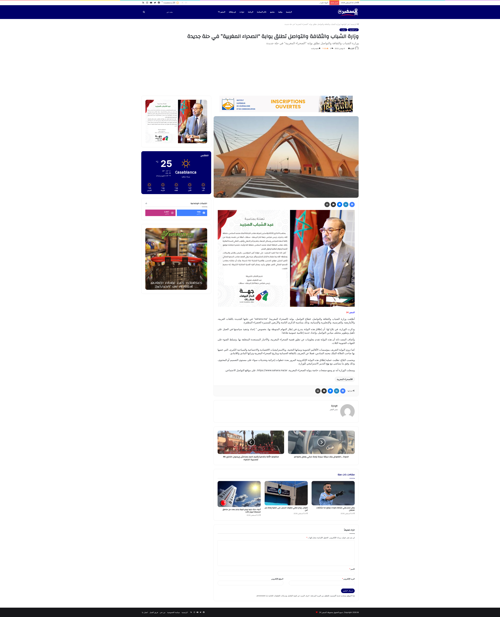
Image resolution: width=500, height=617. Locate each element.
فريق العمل (154, 612)
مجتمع (272, 12)
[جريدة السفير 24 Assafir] (348, 12)
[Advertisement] (250, 72)
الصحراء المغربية (344, 379)
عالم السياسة (262, 12)
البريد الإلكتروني (348, 579)
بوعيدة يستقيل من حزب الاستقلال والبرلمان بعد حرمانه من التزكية (304, 3)
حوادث (241, 12)
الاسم (352, 569)
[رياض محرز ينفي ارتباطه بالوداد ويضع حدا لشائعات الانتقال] (333, 493)
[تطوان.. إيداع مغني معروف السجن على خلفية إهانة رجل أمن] (286, 493)
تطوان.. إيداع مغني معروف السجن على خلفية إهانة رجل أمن (286, 509)
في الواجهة (345, 24)
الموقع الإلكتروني (277, 579)
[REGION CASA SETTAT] (286, 258)
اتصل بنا (145, 612)
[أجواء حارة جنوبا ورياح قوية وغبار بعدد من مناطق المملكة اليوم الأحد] (239, 494)
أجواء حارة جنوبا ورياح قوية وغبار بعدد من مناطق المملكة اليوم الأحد (242, 511)
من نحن (162, 612)
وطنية (280, 12)
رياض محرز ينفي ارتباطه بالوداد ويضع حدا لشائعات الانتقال (335, 509)
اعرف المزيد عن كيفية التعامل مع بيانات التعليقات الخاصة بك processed (283, 596)
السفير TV (221, 12)
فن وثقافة (232, 12)
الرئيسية (289, 12)
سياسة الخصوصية (173, 612)
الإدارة (352, 48)
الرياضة (250, 12)
